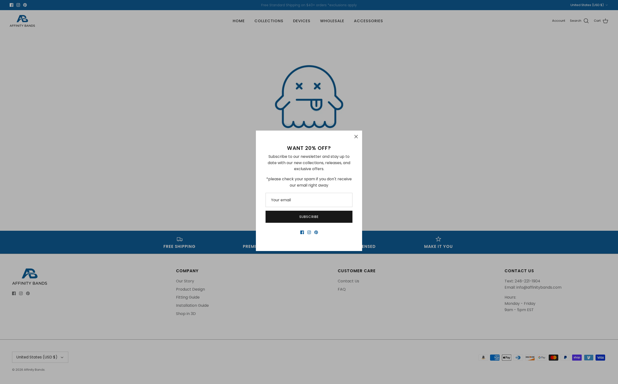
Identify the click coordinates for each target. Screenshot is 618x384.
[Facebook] (302, 232)
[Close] (356, 136)
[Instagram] (309, 232)
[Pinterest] (316, 232)
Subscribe (309, 216)
